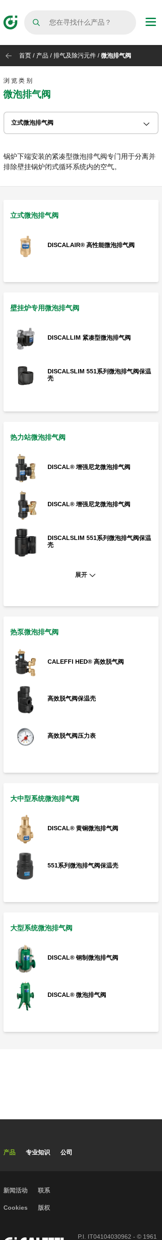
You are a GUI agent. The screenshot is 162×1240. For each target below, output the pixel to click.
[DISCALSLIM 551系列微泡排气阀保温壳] (25, 375)
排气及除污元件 (76, 55)
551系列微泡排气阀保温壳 (83, 865)
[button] (81, 575)
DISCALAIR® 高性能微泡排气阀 (91, 244)
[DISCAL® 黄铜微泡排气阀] (25, 828)
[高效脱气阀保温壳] (25, 699)
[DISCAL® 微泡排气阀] (25, 995)
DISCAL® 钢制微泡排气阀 (83, 957)
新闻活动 (15, 1190)
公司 (66, 1152)
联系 (44, 1190)
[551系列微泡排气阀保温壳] (25, 866)
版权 (44, 1207)
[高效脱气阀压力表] (25, 736)
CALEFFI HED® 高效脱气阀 (86, 661)
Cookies (15, 1207)
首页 (25, 55)
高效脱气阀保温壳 (72, 698)
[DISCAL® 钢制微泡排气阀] (25, 958)
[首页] (10, 22)
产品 (42, 55)
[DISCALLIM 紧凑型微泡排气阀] (25, 338)
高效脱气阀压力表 (72, 735)
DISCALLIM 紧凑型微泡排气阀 (89, 337)
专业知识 (38, 1152)
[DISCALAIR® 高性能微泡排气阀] (25, 245)
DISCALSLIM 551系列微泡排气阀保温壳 (99, 375)
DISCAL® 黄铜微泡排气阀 (83, 828)
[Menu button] (151, 23)
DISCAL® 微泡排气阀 (77, 994)
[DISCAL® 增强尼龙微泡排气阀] (25, 468)
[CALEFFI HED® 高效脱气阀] (25, 662)
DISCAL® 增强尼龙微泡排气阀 (89, 466)
